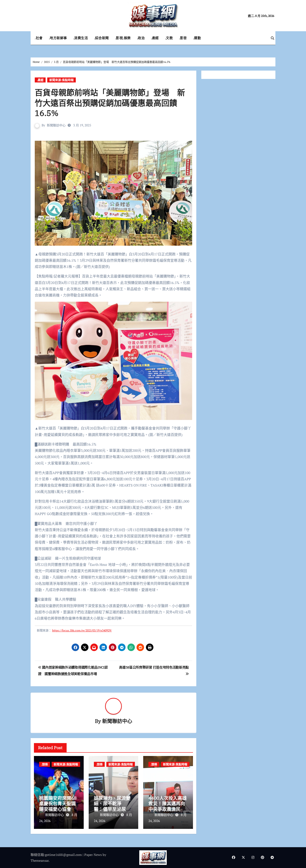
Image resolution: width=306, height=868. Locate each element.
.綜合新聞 (101, 38)
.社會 (39, 38)
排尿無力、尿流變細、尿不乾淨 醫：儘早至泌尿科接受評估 (112, 806)
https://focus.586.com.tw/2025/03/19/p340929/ (82, 630)
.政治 (141, 38)
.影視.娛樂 (123, 38)
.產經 (155, 38)
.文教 (169, 38)
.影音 (183, 38)
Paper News (93, 854)
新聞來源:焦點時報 (61, 80)
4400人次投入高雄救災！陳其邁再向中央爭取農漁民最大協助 (167, 806)
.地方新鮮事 (58, 38)
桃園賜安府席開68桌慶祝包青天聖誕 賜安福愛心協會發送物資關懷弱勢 (59, 806)
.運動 (197, 38)
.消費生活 (80, 38)
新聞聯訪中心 (56, 125)
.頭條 (44, 764)
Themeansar (40, 860)
